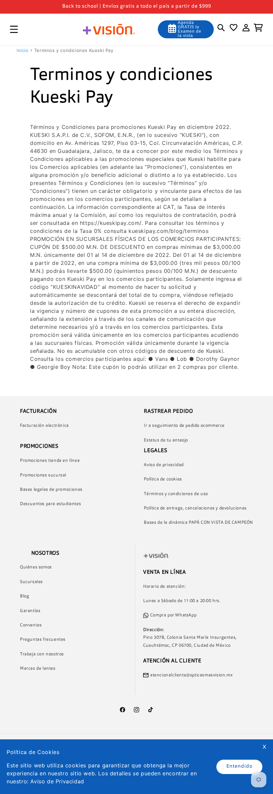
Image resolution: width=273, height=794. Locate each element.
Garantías (30, 611)
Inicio (23, 50)
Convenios (31, 625)
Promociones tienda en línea (50, 460)
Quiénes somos (36, 567)
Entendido (239, 766)
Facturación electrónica (44, 425)
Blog (24, 596)
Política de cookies (163, 479)
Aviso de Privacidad (57, 781)
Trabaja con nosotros (42, 654)
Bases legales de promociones (51, 489)
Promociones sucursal (43, 475)
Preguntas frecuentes (43, 639)
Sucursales (31, 582)
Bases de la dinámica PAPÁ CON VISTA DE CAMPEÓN (198, 522)
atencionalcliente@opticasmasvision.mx (191, 675)
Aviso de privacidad (163, 465)
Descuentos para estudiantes (50, 504)
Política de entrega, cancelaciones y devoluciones (195, 508)
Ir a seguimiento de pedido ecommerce (184, 425)
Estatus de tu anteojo (166, 440)
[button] (14, 29)
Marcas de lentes (38, 668)
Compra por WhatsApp (173, 615)
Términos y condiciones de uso (176, 494)
